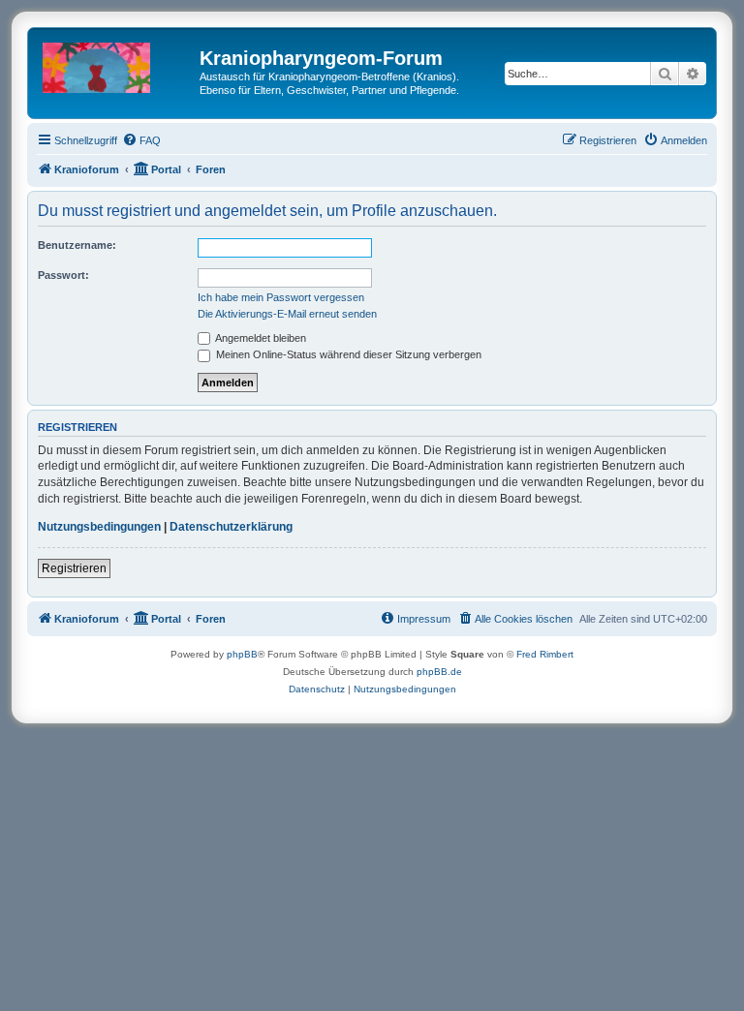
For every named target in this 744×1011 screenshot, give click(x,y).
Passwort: (63, 275)
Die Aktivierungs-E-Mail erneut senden (287, 314)
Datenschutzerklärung (231, 527)
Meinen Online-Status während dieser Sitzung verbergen (347, 354)
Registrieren (74, 568)
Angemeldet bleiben (259, 338)
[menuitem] (141, 140)
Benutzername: (77, 245)
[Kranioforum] (116, 64)
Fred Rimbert (545, 654)
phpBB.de (439, 671)
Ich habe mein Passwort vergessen (281, 297)
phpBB (242, 654)
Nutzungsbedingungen (99, 527)
